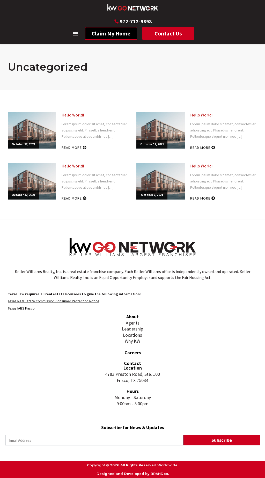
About (132, 317)
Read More (72, 147)
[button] (75, 33)
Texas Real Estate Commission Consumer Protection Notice (53, 301)
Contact (132, 363)
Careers (132, 353)
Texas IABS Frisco (21, 308)
